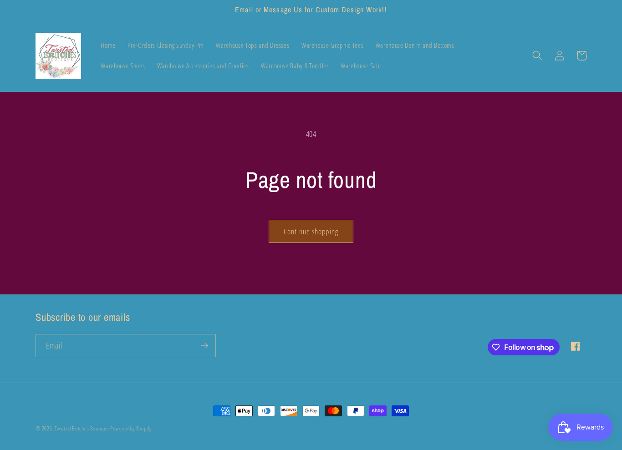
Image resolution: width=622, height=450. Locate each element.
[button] (537, 55)
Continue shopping (311, 231)
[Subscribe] (204, 346)
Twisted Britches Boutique (82, 428)
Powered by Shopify (131, 428)
